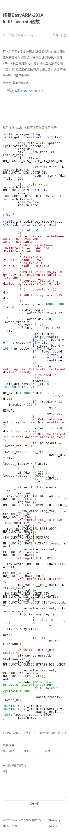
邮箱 (27, 751)
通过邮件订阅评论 (16, 765)
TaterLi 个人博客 (21, 820)
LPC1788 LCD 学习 (18, 732)
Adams (53, 826)
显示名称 (8, 751)
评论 (6, 771)
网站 (47, 751)
